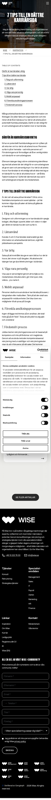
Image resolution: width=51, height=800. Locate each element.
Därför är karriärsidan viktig (13, 71)
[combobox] (4, 703)
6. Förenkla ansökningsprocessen (18, 100)
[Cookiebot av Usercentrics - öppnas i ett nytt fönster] (37, 350)
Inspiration (6, 623)
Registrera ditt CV (9, 641)
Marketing (32, 599)
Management (34, 577)
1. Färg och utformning (13, 79)
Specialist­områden (34, 569)
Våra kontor (33, 628)
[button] (47, 3)
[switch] (44, 407)
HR (29, 603)
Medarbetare (34, 623)
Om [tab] (41, 357)
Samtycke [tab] (9, 357)
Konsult (5, 574)
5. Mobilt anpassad (12, 96)
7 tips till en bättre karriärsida (14, 75)
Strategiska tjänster (10, 583)
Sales (30, 581)
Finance (31, 608)
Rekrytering (7, 578)
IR (3, 646)
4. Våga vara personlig (13, 92)
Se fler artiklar (25, 497)
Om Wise (6, 628)
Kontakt (33, 618)
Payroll (31, 590)
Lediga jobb (7, 637)
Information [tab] (25, 357)
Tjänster (7, 568)
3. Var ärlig (8, 87)
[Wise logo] (10, 3)
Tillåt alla (25, 434)
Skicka (10, 750)
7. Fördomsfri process (13, 104)
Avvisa (25, 448)
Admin (31, 594)
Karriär (5, 632)
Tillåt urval (25, 441)
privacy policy (20, 741)
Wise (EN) (6, 650)
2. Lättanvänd (10, 83)
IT (29, 585)
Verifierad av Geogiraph (14, 785)
